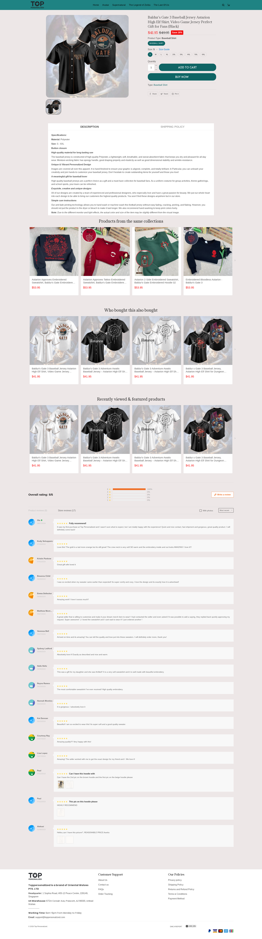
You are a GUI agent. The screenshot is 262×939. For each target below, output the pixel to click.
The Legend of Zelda (140, 5)
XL (167, 54)
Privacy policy (175, 880)
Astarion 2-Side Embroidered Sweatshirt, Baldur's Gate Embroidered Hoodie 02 (156, 281)
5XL (196, 54)
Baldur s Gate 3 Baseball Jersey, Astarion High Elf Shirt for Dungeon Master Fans (205, 370)
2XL (173, 54)
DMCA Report (176, 927)
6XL (203, 54)
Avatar (105, 5)
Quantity (152, 61)
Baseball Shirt (169, 38)
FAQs (101, 889)
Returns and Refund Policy (181, 889)
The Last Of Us (161, 5)
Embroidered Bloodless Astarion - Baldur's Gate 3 (204, 281)
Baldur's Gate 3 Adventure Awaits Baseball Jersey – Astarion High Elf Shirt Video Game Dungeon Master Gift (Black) (105, 370)
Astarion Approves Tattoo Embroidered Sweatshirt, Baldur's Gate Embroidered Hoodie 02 (104, 281)
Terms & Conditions (177, 894)
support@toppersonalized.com (50, 917)
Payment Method (176, 898)
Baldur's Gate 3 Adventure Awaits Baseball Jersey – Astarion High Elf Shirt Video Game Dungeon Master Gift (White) (156, 370)
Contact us (103, 885)
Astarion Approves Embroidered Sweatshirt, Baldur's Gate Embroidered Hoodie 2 (53, 281)
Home (96, 5)
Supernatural (119, 5)
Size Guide (164, 49)
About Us (102, 880)
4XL (188, 54)
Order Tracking (105, 894)
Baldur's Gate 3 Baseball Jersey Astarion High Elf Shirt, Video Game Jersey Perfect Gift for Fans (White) (54, 370)
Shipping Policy (175, 885)
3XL (181, 54)
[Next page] (235, 261)
